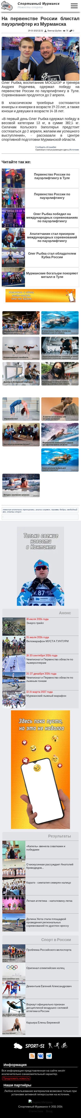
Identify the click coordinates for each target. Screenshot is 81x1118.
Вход (49, 1111)
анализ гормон (43, 509)
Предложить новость (16, 1078)
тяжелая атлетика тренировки (18, 509)
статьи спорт (14, 512)
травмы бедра (58, 509)
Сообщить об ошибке (45, 147)
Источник (74, 149)
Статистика (36, 1111)
